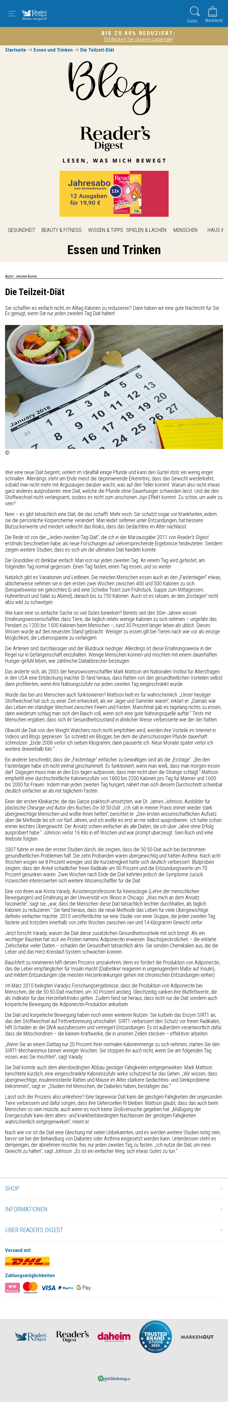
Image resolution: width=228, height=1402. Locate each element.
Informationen (26, 1209)
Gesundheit (21, 230)
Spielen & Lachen (146, 230)
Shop (12, 1188)
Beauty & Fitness (62, 230)
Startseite (15, 50)
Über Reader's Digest (34, 1230)
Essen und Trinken (53, 50)
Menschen (185, 230)
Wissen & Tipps (105, 230)
